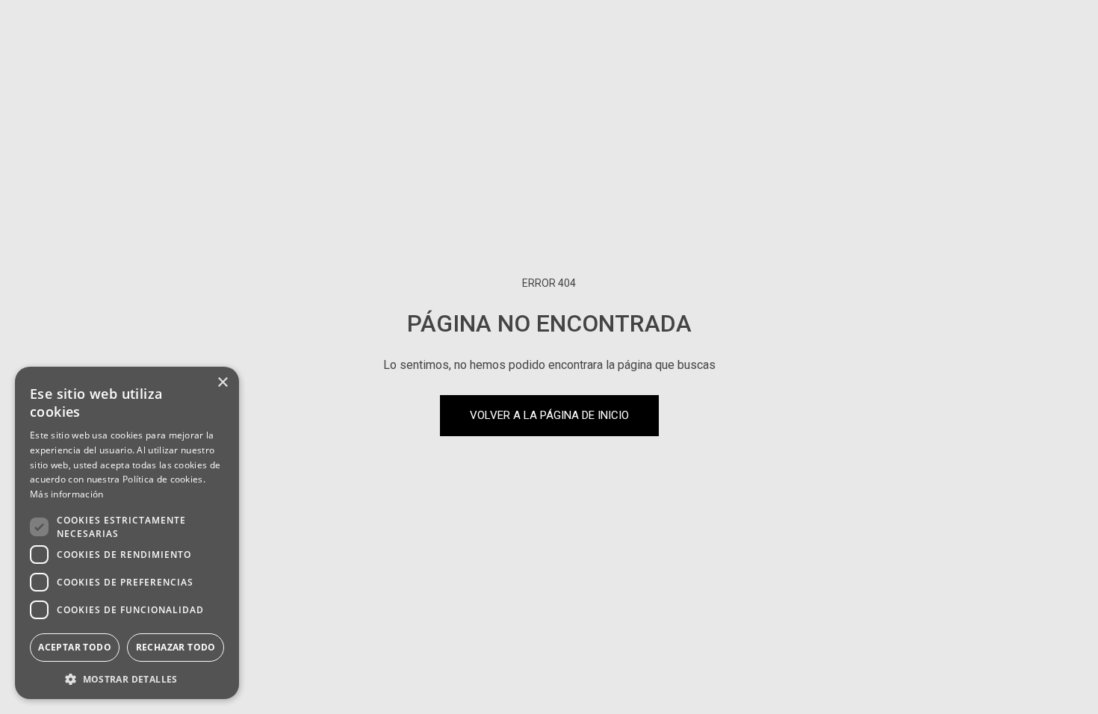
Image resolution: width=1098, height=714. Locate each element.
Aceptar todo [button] (74, 647)
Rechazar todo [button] (176, 647)
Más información (67, 494)
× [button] (222, 382)
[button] (127, 677)
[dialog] (127, 533)
